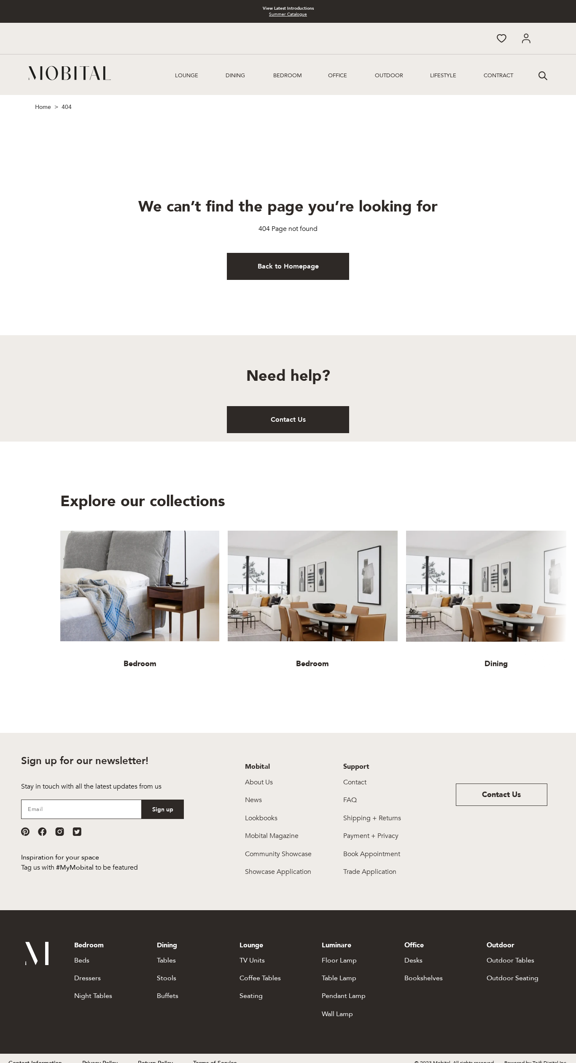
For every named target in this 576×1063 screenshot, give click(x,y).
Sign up (162, 809)
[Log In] (526, 38)
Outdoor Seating (512, 978)
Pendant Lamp (344, 996)
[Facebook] (42, 831)
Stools (166, 978)
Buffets (167, 996)
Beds (81, 960)
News (253, 800)
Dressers (87, 978)
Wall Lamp (337, 1014)
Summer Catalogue (288, 14)
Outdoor (389, 75)
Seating (251, 996)
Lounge (186, 75)
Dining (235, 75)
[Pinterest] (25, 831)
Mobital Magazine (272, 836)
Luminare (336, 945)
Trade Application (369, 871)
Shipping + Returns (372, 818)
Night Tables (93, 996)
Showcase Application (278, 871)
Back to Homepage (288, 266)
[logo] (70, 73)
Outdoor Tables (510, 960)
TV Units (252, 960)
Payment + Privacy (370, 836)
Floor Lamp (339, 960)
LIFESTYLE (443, 75)
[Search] (541, 74)
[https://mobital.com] (36, 963)
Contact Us (288, 419)
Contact (354, 782)
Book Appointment (371, 854)
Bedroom (287, 75)
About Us (259, 782)
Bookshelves (423, 978)
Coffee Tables (260, 978)
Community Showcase (278, 854)
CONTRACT (498, 75)
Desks (413, 960)
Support (356, 766)
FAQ (350, 800)
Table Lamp (339, 978)
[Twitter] (77, 831)
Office (337, 75)
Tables (166, 960)
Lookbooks (261, 818)
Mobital (257, 766)
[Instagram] (59, 831)
